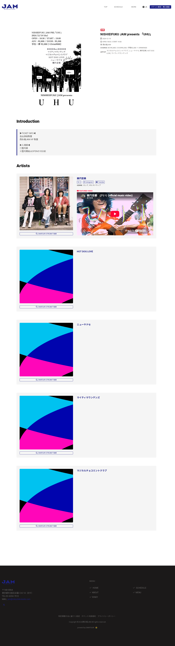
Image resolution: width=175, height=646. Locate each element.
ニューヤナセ (84, 324)
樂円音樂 (81, 178)
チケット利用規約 (88, 616)
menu (138, 592)
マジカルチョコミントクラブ (92, 470)
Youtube (101, 182)
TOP (105, 7)
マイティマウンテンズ (88, 397)
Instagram (89, 182)
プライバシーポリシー (106, 616)
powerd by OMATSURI (86, 627)
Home (95, 588)
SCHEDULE (118, 7)
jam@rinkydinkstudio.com (19, 599)
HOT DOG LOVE (85, 251)
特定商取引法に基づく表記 (69, 616)
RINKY (95, 597)
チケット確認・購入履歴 (160, 7)
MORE (133, 7)
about (95, 592)
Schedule (141, 588)
